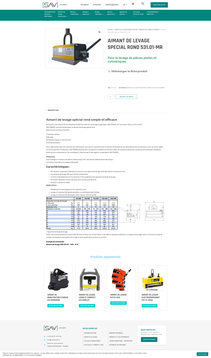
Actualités (97, 4)
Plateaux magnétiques (74, 13)
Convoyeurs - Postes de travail (138, 13)
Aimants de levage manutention (62, 13)
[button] (100, 32)
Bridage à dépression (86, 13)
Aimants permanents (111, 13)
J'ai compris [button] (202, 354)
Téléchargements (112, 4)
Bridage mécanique (98, 13)
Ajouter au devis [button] (149, 306)
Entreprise (85, 4)
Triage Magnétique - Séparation (153, 13)
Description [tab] (53, 110)
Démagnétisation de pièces (50, 13)
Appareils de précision (123, 13)
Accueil (110, 30)
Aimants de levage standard (149, 30)
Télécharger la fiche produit (129, 71)
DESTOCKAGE (48, 16)
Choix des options (55, 306)
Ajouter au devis (126, 96)
